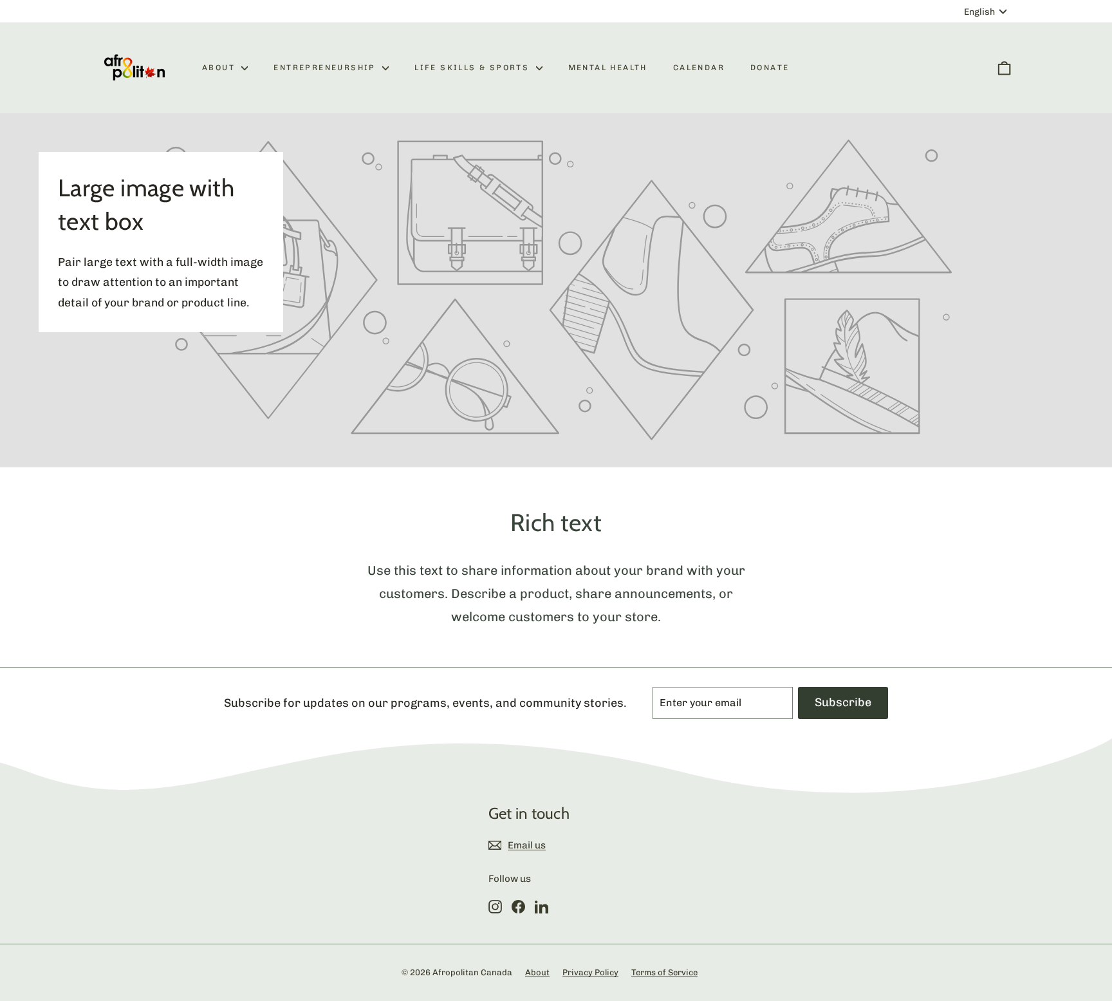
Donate (769, 67)
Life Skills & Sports (473, 67)
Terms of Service (664, 972)
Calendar (699, 67)
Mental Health (607, 67)
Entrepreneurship (326, 67)
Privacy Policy (590, 972)
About (220, 67)
